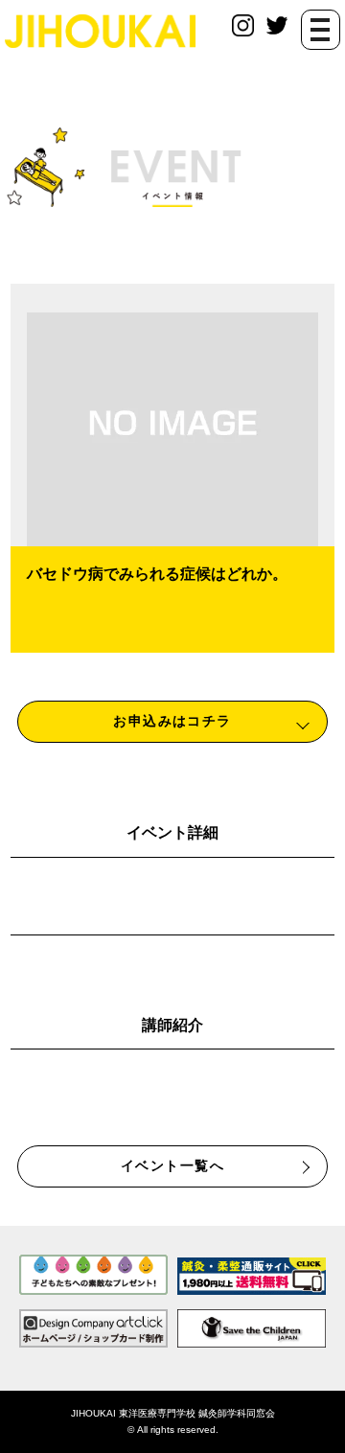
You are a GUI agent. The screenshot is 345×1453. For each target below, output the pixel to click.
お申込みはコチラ (172, 720)
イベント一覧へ (172, 1165)
